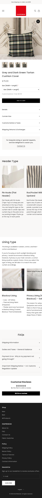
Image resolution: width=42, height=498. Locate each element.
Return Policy (6, 451)
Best (3, 415)
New (3, 411)
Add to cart (21, 101)
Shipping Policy (7, 448)
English (20, 489)
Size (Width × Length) (9, 86)
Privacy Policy (7, 458)
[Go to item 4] (24, 65)
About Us (5, 428)
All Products (6, 418)
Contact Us (21, 146)
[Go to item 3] (18, 65)
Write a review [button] (21, 393)
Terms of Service (8, 455)
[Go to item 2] (11, 65)
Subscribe (8, 483)
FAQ (3, 431)
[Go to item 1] (5, 65)
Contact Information (9, 461)
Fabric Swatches (8, 438)
